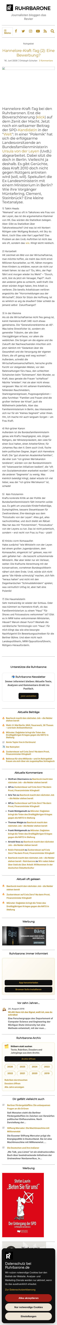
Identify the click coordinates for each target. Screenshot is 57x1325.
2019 (47, 1073)
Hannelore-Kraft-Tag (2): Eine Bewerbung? (28, 53)
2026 (10, 1066)
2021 (22, 1073)
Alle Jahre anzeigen (14, 1087)
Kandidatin (27, 130)
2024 (34, 1066)
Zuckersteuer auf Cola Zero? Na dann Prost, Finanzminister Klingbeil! (28, 752)
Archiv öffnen (28, 1059)
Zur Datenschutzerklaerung (20, 1289)
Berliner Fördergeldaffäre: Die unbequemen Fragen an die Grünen (28, 1107)
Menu (7, 32)
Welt (8, 134)
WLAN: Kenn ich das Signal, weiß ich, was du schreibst (30, 1013)
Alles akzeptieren (29, 1298)
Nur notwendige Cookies (28, 1307)
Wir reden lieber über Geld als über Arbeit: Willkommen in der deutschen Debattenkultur (31, 864)
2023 (47, 1066)
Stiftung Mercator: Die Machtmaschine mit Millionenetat (28, 1130)
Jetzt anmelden (28, 696)
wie (27, 242)
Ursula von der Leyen (20, 151)
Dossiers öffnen (12, 1083)
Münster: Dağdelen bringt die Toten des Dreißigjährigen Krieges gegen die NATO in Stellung (27, 735)
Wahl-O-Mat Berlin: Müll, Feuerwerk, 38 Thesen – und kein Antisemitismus (29, 726)
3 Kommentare (46, 60)
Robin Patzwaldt (16, 850)
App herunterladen (28, 982)
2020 (34, 1073)
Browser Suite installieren (28, 989)
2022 (10, 1073)
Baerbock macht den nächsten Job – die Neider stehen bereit (29, 719)
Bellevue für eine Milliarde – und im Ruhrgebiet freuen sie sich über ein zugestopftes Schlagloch (30, 759)
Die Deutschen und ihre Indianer (23, 1148)
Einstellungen (28, 1316)
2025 (22, 1066)
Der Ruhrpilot (12, 747)
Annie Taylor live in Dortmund (21, 742)
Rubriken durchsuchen (16, 1080)
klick (41, 117)
